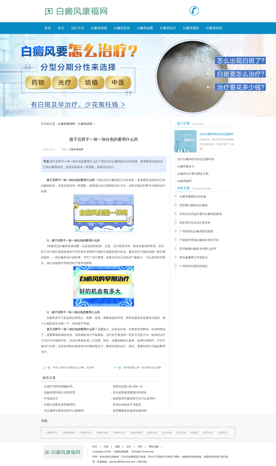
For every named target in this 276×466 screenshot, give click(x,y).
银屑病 (194, 432)
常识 (61, 28)
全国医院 (222, 432)
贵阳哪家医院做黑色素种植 (130, 410)
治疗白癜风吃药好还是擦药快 (195, 159)
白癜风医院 (214, 28)
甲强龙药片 (51, 398)
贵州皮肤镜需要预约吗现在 (130, 392)
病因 (117, 446)
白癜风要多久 (185, 166)
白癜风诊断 (145, 28)
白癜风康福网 (66, 123)
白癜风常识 (51, 432)
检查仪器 (152, 432)
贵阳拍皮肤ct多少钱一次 (128, 386)
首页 (47, 28)
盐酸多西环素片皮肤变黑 (59, 392)
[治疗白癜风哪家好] (76, 19)
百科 (140, 446)
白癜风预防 (191, 28)
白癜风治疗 (168, 28)
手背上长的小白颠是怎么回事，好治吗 (73, 367)
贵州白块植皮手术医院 (127, 404)
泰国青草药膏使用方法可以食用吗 (134, 398)
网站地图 (154, 446)
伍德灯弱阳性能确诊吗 (58, 386)
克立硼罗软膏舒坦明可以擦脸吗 (64, 410)
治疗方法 (77, 28)
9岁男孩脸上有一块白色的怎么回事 (142, 367)
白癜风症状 (122, 28)
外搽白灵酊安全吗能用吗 (59, 404)
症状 (106, 446)
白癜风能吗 (184, 181)
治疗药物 (167, 432)
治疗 (128, 446)
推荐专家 (208, 432)
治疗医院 (181, 432)
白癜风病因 (99, 28)
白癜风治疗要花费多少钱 (193, 173)
